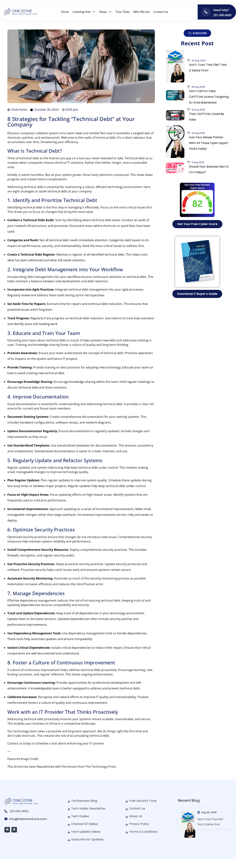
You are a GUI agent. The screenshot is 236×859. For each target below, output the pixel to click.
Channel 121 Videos (84, 824)
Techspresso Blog (84, 801)
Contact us (137, 808)
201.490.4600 (19, 811)
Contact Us (160, 11)
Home (65, 11)
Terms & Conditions (143, 832)
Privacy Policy (139, 824)
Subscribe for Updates (87, 839)
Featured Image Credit (22, 759)
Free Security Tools (143, 801)
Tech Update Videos (85, 832)
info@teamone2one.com (28, 819)
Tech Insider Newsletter (88, 808)
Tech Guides (80, 816)
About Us (135, 816)
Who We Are (141, 11)
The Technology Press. (101, 767)
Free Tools (123, 11)
